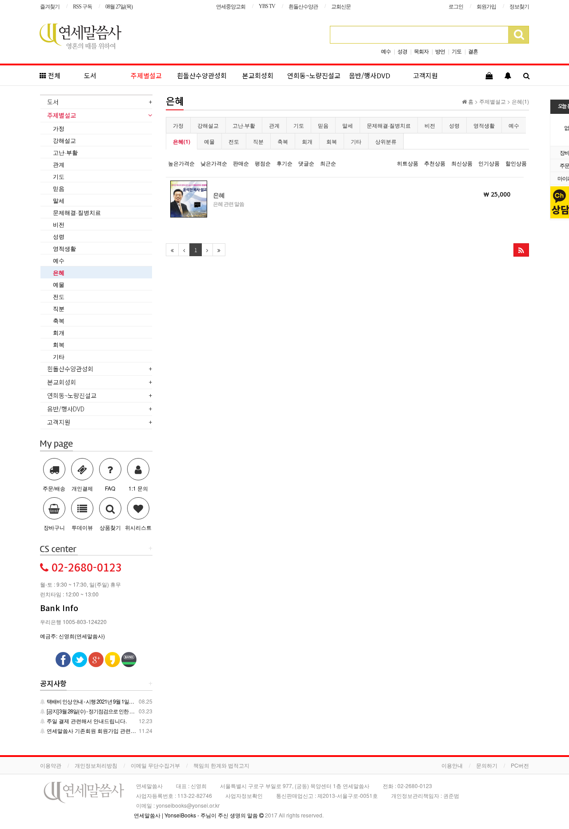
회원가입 (486, 7)
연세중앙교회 (230, 7)
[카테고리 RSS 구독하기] (521, 250)
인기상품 (489, 163)
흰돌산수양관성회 (202, 75)
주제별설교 (146, 75)
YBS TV (267, 6)
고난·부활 (243, 125)
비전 (430, 125)
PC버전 (520, 765)
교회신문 (341, 7)
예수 (386, 51)
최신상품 (462, 163)
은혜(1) (181, 141)
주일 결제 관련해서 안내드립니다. (86, 720)
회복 (331, 141)
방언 (440, 51)
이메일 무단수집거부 (155, 765)
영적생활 (484, 125)
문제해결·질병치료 (389, 125)
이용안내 (452, 765)
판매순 (241, 163)
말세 (347, 125)
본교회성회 (257, 75)
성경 (402, 51)
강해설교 (208, 125)
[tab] (96, 103)
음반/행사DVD (369, 75)
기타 (356, 141)
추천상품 (434, 163)
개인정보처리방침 (96, 765)
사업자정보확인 (244, 795)
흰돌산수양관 (303, 7)
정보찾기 (519, 7)
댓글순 (306, 163)
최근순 (328, 163)
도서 (90, 75)
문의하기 (486, 765)
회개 (307, 141)
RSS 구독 (82, 7)
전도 (233, 141)
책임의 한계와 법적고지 (221, 765)
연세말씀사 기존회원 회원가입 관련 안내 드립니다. (106, 730)
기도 (456, 51)
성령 (454, 125)
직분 (258, 141)
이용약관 (50, 765)
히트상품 (407, 163)
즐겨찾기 (50, 7)
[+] (59, 548)
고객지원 (425, 75)
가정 (178, 125)
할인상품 (516, 163)
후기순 (284, 163)
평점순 (263, 163)
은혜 (58, 272)
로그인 (456, 7)
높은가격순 (181, 163)
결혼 (473, 51)
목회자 (421, 51)
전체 (53, 75)
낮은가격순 (213, 163)
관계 (274, 125)
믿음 (323, 125)
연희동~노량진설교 (314, 75)
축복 (282, 141)
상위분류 (386, 141)
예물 (209, 141)
